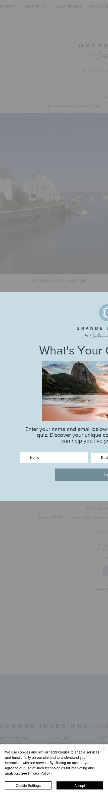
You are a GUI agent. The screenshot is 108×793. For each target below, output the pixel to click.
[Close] (101, 751)
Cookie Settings (28, 785)
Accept (79, 785)
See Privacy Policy (35, 773)
